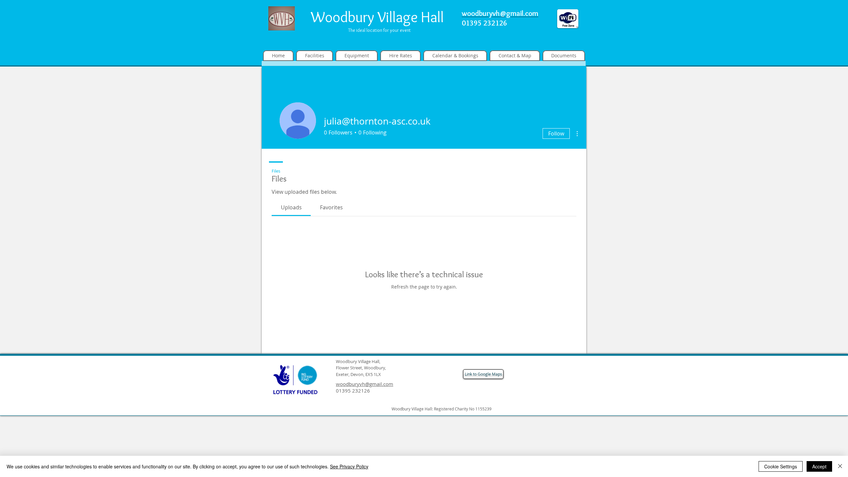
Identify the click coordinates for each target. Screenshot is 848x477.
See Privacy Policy (349, 466)
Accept (819, 466)
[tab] (291, 207)
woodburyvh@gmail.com (364, 384)
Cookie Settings (780, 466)
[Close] (840, 466)
